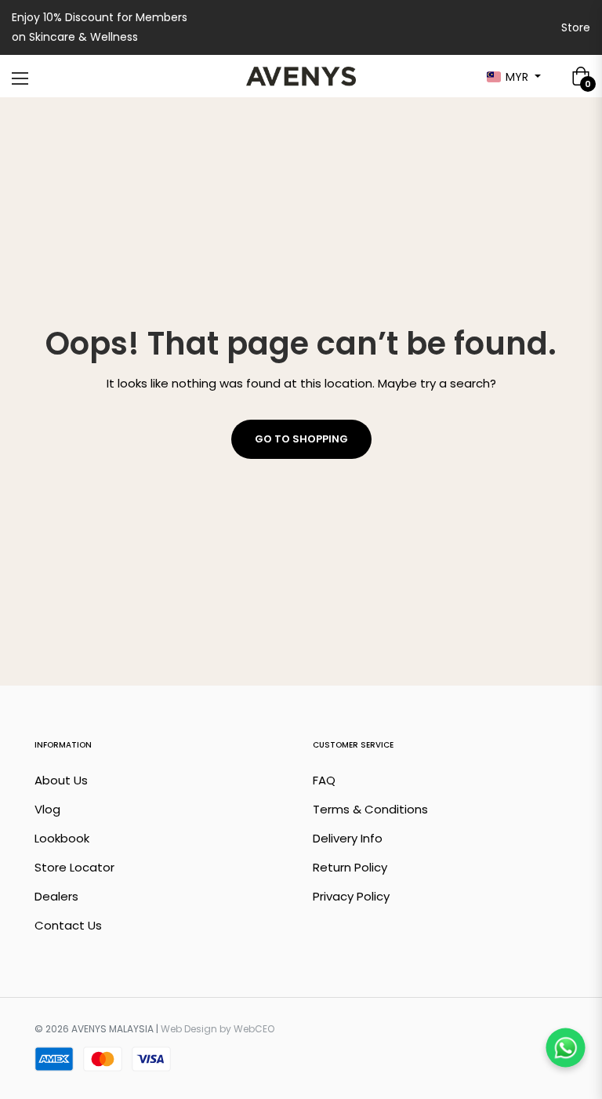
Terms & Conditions (370, 809)
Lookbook (61, 838)
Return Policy (350, 867)
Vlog (47, 809)
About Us (61, 780)
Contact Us (68, 925)
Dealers (56, 896)
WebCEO (254, 1028)
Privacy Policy (351, 896)
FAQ (324, 780)
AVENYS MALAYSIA (112, 1028)
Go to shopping (301, 438)
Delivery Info (348, 838)
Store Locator (74, 867)
